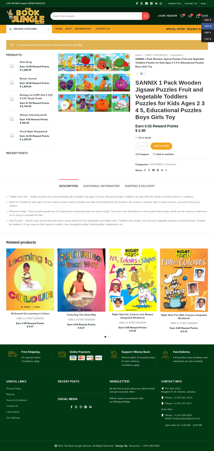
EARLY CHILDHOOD (156, 55)
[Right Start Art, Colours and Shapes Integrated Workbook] (133, 279)
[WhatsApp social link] (161, 3)
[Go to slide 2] (109, 337)
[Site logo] (25, 15)
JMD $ (206, 19)
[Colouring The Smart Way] (81, 280)
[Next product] (145, 74)
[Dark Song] (11, 66)
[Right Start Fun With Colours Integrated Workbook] (184, 280)
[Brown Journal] (11, 82)
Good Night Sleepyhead (33, 131)
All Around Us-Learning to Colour (30, 313)
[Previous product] (137, 74)
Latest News (12, 411)
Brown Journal (28, 78)
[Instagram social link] (80, 407)
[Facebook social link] (137, 3)
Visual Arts (176, 55)
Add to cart (161, 146)
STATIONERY (156, 164)
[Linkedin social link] (156, 3)
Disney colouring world (33, 115)
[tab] (68, 184)
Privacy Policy (13, 388)
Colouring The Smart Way (81, 314)
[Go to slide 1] (105, 337)
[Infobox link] (29, 356)
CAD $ (206, 38)
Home (138, 55)
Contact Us (12, 406)
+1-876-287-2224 (182, 397)
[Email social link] (146, 3)
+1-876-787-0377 (182, 403)
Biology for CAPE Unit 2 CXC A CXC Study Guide (36, 97)
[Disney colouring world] (11, 119)
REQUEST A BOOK (197, 29)
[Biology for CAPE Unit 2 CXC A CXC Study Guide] (11, 100)
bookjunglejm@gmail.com (186, 418)
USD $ (206, 26)
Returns (10, 394)
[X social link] (141, 3)
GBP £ (206, 32)
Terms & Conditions (16, 400)
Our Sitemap (13, 417)
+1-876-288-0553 (182, 415)
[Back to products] (141, 74)
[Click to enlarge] (64, 105)
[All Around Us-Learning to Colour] (30, 279)
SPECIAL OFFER (175, 29)
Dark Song (26, 62)
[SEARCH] (146, 16)
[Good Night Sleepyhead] (11, 135)
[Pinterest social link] (151, 3)
